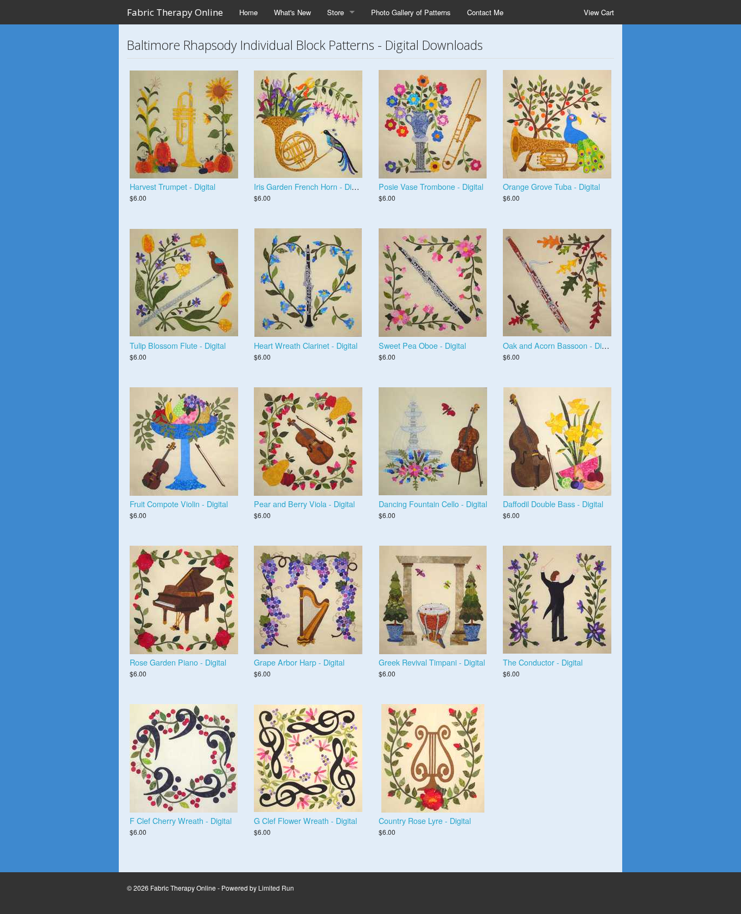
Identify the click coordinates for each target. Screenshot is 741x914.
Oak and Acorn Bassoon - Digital (559, 345)
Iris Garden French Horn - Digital (310, 186)
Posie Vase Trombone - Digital (431, 186)
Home (248, 12)
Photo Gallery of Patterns (411, 12)
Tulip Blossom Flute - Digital (178, 345)
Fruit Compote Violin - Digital (179, 503)
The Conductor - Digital (543, 662)
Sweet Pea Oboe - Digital (422, 345)
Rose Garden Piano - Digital (178, 662)
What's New (292, 12)
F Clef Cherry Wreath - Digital (181, 820)
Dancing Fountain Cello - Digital (433, 503)
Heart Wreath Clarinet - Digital (305, 345)
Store (335, 12)
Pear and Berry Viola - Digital (304, 503)
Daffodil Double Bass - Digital (553, 503)
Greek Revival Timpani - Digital (432, 662)
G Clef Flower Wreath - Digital (305, 820)
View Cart (599, 12)
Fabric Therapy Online (175, 12)
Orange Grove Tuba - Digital (551, 186)
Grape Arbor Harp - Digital (299, 662)
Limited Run (276, 887)
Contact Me (485, 12)
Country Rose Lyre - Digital (425, 820)
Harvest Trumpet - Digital (172, 186)
